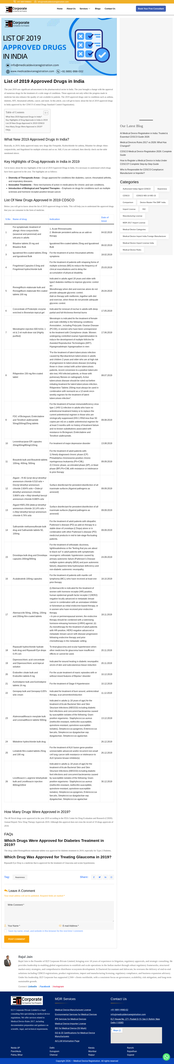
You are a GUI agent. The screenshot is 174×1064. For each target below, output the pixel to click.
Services (84, 8)
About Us (71, 8)
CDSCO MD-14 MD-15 (146, 195)
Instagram (58, 986)
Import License (129, 209)
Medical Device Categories (134, 229)
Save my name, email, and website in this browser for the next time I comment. (45, 931)
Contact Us (110, 8)
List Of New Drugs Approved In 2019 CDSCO (25, 123)
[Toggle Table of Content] (44, 112)
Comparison (128, 202)
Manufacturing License (132, 216)
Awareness (20, 877)
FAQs (8, 130)
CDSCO (126, 195)
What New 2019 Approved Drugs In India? (24, 117)
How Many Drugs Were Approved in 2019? (24, 126)
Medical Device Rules (132, 250)
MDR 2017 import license (134, 223)
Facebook (45, 986)
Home (60, 8)
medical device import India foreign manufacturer (144, 236)
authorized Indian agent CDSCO (137, 189)
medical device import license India (138, 243)
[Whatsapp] (166, 1057)
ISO (144, 209)
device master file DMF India (153, 202)
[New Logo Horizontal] (16, 9)
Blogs (98, 8)
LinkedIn (32, 986)
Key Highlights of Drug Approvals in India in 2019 (27, 120)
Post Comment (16, 939)
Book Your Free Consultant (151, 8)
